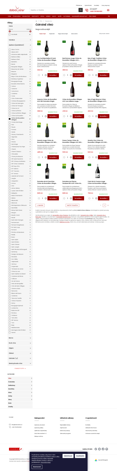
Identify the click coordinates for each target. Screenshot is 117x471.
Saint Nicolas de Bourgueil (20, 249)
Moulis (20, 217)
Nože (9, 403)
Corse (20, 96)
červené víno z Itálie (87, 215)
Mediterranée (20, 327)
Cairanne (20, 89)
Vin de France (20, 281)
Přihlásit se (79, 5)
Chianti (20, 149)
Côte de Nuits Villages (20, 286)
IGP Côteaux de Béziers (20, 161)
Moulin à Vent (20, 215)
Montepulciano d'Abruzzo (20, 205)
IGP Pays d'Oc (20, 166)
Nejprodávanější (63, 34)
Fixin (20, 125)
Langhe (20, 178)
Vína (9, 378)
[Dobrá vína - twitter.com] (95, 449)
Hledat (81, 10)
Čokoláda (11, 382)
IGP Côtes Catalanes (20, 164)
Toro (20, 323)
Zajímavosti (63, 428)
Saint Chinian (20, 244)
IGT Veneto (20, 173)
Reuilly (20, 235)
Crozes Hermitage (20, 122)
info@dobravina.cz (17, 424)
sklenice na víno (65, 222)
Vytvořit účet (88, 5)
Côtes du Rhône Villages (20, 113)
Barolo (20, 64)
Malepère (20, 193)
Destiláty (11, 389)
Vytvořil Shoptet (103, 460)
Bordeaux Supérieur (20, 79)
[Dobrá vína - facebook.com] (103, 449)
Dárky (10, 396)
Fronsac (20, 129)
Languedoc (20, 181)
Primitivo (20, 313)
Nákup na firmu (38, 436)
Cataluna (20, 315)
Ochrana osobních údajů (92, 433)
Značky (10, 406)
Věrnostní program (65, 433)
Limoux (20, 183)
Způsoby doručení (39, 425)
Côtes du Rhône (20, 111)
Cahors (20, 86)
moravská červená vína (63, 217)
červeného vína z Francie (60, 215)
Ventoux (20, 264)
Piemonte (20, 291)
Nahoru (40, 205)
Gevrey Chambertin (20, 134)
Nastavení (37, 467)
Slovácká (20, 257)
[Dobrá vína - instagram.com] (106, 449)
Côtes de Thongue (20, 106)
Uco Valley (20, 259)
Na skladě (20, 34)
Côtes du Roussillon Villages (20, 119)
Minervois (20, 203)
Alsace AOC (20, 52)
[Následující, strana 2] (104, 205)
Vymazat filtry (19, 368)
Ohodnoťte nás (14, 449)
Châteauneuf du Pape (20, 146)
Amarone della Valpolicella (20, 54)
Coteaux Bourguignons (20, 101)
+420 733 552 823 (16, 427)
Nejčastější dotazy (65, 425)
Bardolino (20, 62)
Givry (20, 139)
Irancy (20, 303)
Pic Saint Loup (20, 227)
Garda (20, 132)
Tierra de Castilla (20, 298)
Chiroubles (20, 154)
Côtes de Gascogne (20, 103)
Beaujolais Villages (20, 67)
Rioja (20, 325)
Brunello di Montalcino (20, 84)
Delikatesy (11, 385)
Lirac (20, 186)
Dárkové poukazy (65, 430)
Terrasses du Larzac (20, 269)
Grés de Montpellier (20, 283)
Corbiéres (20, 93)
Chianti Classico (20, 151)
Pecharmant (20, 222)
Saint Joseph (20, 247)
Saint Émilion (20, 242)
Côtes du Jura (20, 271)
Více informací (46, 462)
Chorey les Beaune (20, 156)
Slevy (10, 399)
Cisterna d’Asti (20, 288)
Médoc (20, 198)
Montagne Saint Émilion (20, 330)
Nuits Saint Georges (20, 220)
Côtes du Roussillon (20, 115)
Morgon (20, 213)
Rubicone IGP (20, 310)
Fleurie (20, 127)
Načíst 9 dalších (72, 205)
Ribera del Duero (20, 293)
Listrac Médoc (20, 188)
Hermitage (20, 144)
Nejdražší (52, 34)
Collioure (20, 279)
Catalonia (20, 296)
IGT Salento (20, 169)
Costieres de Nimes (20, 276)
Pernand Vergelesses (20, 225)
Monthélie (20, 208)
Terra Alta (20, 318)
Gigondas (20, 137)
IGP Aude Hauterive (20, 159)
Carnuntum (20, 91)
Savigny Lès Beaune (20, 254)
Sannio (20, 332)
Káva (10, 392)
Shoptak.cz (29, 461)
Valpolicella (20, 261)
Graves (20, 142)
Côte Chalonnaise (20, 98)
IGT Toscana (20, 171)
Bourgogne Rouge (20, 81)
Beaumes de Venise (20, 69)
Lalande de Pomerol (20, 176)
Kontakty (96, 5)
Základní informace (91, 428)
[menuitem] (9, 16)
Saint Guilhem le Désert (20, 274)
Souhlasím (80, 456)
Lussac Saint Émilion (20, 191)
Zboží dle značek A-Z (40, 433)
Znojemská (20, 266)
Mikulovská (20, 200)
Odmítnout (68, 456)
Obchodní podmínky (91, 430)
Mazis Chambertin (20, 195)
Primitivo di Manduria (20, 232)
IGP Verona (20, 320)
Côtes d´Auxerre (20, 301)
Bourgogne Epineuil (20, 305)
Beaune (20, 71)
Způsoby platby (38, 428)
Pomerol (20, 230)
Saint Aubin (20, 239)
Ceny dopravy (106, 5)
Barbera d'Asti (20, 59)
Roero (20, 237)
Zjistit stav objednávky (40, 430)
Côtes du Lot (20, 108)
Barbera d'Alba (20, 57)
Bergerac (20, 74)
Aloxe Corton (20, 49)
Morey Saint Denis (20, 210)
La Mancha (20, 308)
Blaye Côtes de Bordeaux (20, 76)
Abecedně (74, 34)
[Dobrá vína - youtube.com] (99, 449)
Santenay (20, 252)
